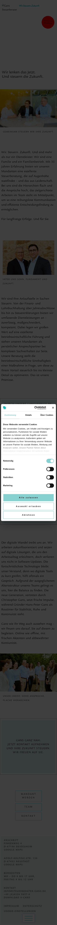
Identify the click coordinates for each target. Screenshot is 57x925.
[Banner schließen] (53, 408)
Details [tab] (28, 415)
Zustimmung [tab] (10, 415)
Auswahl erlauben (28, 506)
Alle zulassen (28, 497)
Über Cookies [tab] (46, 415)
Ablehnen (28, 515)
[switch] (50, 469)
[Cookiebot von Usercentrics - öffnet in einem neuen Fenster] (35, 407)
